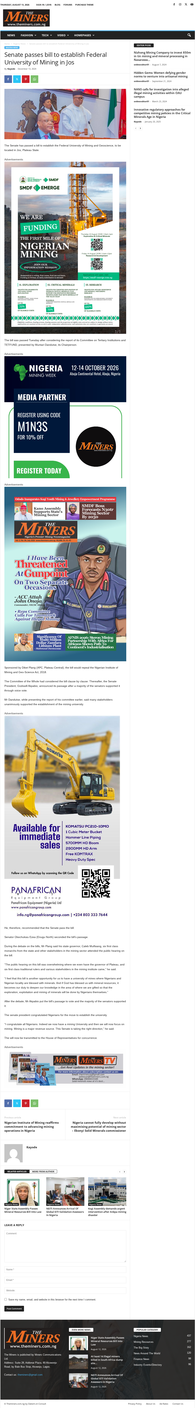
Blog (57, 4)
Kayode (11, 68)
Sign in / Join (43, 4)
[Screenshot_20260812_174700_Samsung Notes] (65, 248)
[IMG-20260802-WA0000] (65, 417)
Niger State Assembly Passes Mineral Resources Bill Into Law (23, 1210)
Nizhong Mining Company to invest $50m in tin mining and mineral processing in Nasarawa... (162, 56)
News (11, 35)
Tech (45, 35)
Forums (67, 4)
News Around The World (147, 1353)
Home (7, 43)
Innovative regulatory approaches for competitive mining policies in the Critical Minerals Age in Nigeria (162, 113)
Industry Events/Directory (148, 1364)
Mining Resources (143, 1341)
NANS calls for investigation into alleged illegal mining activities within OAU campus (161, 92)
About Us (150, 1403)
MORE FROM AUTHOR (43, 1171)
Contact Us (178, 1403)
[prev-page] (120, 1172)
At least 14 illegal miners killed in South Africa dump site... (107, 1360)
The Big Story (141, 1347)
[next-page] (124, 1172)
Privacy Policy (135, 1403)
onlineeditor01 (141, 64)
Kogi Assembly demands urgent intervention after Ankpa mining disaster (107, 1212)
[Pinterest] (26, 79)
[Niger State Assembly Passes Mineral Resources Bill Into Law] (23, 1191)
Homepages (82, 35)
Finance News (141, 1359)
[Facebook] (174, 4)
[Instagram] (180, 4)
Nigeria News (19, 43)
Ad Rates (164, 1403)
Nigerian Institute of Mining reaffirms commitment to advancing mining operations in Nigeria (31, 1126)
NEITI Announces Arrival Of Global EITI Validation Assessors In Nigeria (65, 1212)
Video (61, 35)
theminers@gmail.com (30, 1374)
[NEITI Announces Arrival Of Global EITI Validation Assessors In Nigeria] (65, 1191)
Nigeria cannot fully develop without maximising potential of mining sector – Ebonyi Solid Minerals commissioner (98, 1126)
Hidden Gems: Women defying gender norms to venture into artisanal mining (161, 74)
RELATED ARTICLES (16, 1171)
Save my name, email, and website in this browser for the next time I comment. (52, 1299)
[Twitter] (186, 4)
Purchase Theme (84, 4)
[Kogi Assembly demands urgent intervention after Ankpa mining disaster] (107, 1191)
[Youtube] (192, 4)
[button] (189, 35)
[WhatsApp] (34, 79)
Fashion (27, 35)
